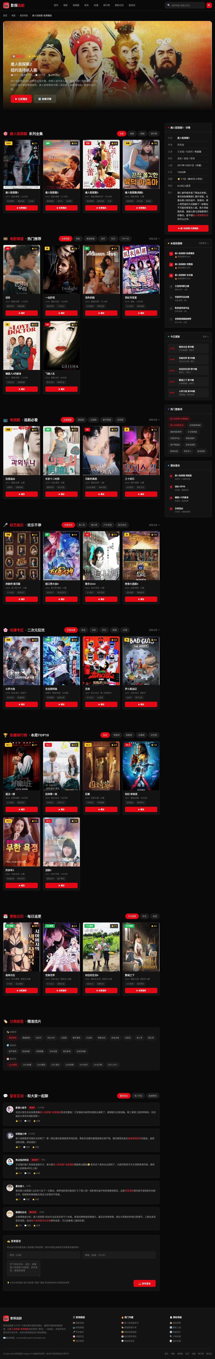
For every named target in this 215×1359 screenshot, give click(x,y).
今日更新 (132, 916)
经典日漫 (60, 697)
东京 (109, 201)
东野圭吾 (10, 382)
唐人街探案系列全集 (41, 1220)
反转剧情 (90, 306)
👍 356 (19, 1225)
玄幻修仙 (10, 697)
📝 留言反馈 (175, 1340)
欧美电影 (26, 1051)
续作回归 (21, 878)
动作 (103, 238)
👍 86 (18, 1147)
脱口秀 (94, 524)
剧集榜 (129, 735)
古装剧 (93, 419)
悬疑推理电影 (134, 1138)
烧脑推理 (19, 487)
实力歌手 (90, 592)
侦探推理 (10, 201)
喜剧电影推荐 (176, 432)
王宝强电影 (192, 432)
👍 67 (18, 1199)
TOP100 (125, 238)
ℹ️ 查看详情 (44, 98)
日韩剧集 (39, 1051)
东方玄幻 (50, 984)
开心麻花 (129, 306)
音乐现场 (100, 592)
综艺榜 (154, 735)
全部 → (206, 336)
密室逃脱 (129, 592)
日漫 (125, 629)
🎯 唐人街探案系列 (130, 1322)
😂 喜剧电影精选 (128, 1331)
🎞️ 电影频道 (78, 1322)
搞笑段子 (50, 592)
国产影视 (12, 1051)
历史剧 (120, 419)
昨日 (144, 916)
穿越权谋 (10, 878)
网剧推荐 (129, 201)
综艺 (86, 5)
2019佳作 (84, 1064)
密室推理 (90, 201)
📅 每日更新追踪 (128, 1336)
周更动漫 (60, 984)
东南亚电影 (81, 1051)
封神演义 (50, 802)
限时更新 (140, 984)
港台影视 (67, 1051)
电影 (65, 5)
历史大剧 (60, 487)
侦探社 (148, 201)
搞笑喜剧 (140, 306)
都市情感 (107, 419)
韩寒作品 (60, 382)
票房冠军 (21, 802)
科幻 (113, 238)
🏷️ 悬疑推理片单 (128, 1327)
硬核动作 (50, 878)
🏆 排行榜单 (78, 1340)
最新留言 (124, 1095)
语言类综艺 (61, 592)
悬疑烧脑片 (190, 438)
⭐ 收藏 (36, 1121)
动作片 (60, 201)
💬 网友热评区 (127, 1340)
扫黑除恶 (90, 802)
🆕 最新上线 (175, 1327)
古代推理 (129, 984)
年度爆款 (100, 802)
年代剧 (9, 984)
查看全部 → (154, 238)
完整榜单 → (204, 243)
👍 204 (19, 1173)
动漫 (96, 5)
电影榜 (116, 735)
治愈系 (129, 697)
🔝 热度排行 (175, 1331)
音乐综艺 (122, 524)
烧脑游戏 (140, 592)
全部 (122, 133)
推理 (192, 158)
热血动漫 (115, 1037)
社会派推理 (91, 487)
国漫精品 (21, 697)
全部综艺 (68, 524)
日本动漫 (53, 1051)
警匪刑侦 (101, 1037)
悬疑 (186, 158)
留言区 (132, 5)
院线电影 (100, 201)
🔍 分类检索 (175, 1336)
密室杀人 (187, 451)
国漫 (115, 629)
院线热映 (100, 306)
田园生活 (90, 984)
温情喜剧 (129, 802)
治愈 (94, 629)
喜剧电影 (24, 15)
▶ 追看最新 (22, 990)
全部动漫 (71, 629)
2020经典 (69, 1064)
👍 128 (19, 1120)
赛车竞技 (50, 382)
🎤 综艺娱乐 (78, 1331)
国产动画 (138, 697)
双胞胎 (9, 487)
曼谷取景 (201, 451)
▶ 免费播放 (22, 208)
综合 (105, 735)
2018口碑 (98, 1064)
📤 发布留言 (145, 1283)
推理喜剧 (50, 201)
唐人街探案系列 (200, 215)
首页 (56, 5)
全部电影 (66, 238)
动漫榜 (141, 735)
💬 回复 (27, 1121)
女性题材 (129, 487)
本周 (155, 916)
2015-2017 (112, 1064)
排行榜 (106, 5)
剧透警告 (153, 1095)
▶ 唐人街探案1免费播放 (188, 228)
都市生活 (140, 487)
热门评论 (138, 1095)
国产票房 (60, 878)
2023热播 (27, 1064)
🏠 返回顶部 (175, 1322)
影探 (17, 5)
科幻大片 (51, 1037)
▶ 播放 (22, 313)
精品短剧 (102, 487)
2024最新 (13, 1064)
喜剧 (78, 238)
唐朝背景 (50, 487)
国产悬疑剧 (175, 444)
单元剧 (139, 201)
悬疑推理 (90, 238)
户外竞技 (108, 524)
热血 (83, 629)
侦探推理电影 (195, 425)
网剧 (142, 133)
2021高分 (55, 1064)
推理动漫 (174, 451)
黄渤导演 (50, 306)
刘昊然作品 (175, 438)
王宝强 (31, 201)
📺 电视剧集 (78, 1327)
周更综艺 (100, 984)
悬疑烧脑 (21, 306)
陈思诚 (180, 144)
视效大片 (60, 802)
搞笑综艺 (21, 592)
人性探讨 (60, 306)
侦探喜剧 (129, 1190)
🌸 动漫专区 (78, 1336)
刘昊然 (69, 201)
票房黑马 (140, 802)
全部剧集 (67, 419)
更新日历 (119, 5)
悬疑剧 (81, 419)
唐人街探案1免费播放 (50, 1112)
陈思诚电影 (190, 444)
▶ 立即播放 (21, 98)
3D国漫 (100, 697)
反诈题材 (10, 802)
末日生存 (90, 697)
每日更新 (19, 984)
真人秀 (82, 524)
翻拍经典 (10, 306)
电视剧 (76, 5)
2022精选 (41, 1064)
